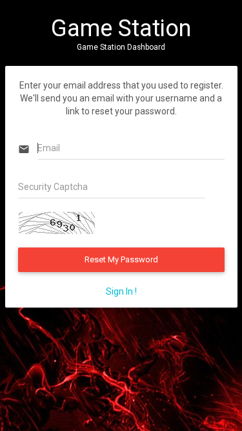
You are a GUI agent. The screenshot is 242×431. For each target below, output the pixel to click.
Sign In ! (121, 291)
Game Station (121, 28)
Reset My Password (121, 259)
